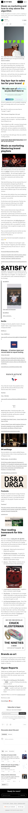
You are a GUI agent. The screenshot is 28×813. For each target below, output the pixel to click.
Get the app (20, 806)
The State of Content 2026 (8, 755)
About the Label (5, 355)
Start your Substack (10, 806)
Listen (25, 20)
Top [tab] (2, 751)
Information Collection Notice (15, 717)
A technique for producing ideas (12, 589)
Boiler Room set (20, 220)
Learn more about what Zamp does (12, 140)
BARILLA (3, 331)
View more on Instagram (9, 309)
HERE (6, 682)
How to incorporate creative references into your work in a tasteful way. (10, 777)
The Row (3, 393)
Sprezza (6, 19)
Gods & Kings (7, 558)
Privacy (11, 803)
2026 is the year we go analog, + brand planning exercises (10, 765)
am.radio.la (6, 281)
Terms (15, 803)
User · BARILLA (5, 334)
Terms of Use (20, 716)
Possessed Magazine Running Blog (10, 251)
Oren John (6, 759)
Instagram (19, 613)
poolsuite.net (4, 514)
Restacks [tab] (10, 734)
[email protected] (21, 695)
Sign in (25, 1)
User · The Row (5, 396)
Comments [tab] (4, 734)
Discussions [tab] (11, 751)
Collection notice (21, 803)
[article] (14, 758)
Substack (7, 810)
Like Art (6, 562)
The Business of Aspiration (10, 553)
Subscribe (20, 1)
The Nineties (7, 593)
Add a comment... (7, 316)
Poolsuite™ (4, 504)
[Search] (25, 751)
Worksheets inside (5, 768)
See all (4, 784)
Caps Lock (6, 549)
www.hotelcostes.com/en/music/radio (10, 431)
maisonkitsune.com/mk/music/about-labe (11, 367)
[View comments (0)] (7, 24)
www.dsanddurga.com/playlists (9, 473)
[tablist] (7, 734)
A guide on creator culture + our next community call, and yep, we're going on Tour (10, 757)
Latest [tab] (6, 751)
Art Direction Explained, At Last (12, 601)
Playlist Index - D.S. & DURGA (9, 459)
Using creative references (8, 774)
